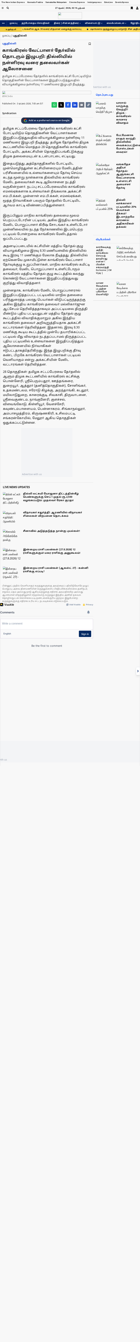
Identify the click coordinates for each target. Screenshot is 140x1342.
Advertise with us (32, 474)
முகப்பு (13, 23)
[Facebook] (68, 105)
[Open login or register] (137, 8)
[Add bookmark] (89, 43)
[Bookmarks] (132, 8)
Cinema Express (77, 2)
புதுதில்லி (9, 43)
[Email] (81, 105)
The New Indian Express (13, 2)
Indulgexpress (94, 2)
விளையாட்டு (92, 23)
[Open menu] (2, 8)
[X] (61, 105)
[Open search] (7, 7)
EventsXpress (122, 2)
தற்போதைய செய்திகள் (36, 23)
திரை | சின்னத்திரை (66, 23)
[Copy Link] (88, 105)
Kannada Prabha (35, 2)
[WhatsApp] (54, 105)
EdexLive (108, 2)
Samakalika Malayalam (56, 2)
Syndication (9, 113)
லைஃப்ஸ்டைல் (115, 23)
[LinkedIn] (75, 105)
